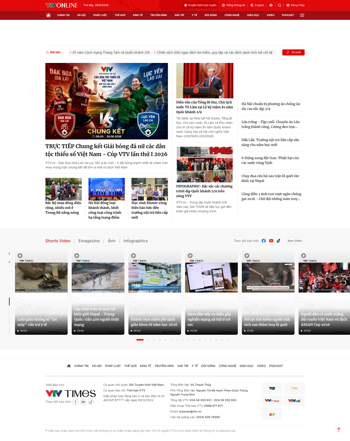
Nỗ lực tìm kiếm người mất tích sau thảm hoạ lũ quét (267, 322)
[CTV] (272, 401)
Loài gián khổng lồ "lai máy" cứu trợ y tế (37, 322)
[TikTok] (278, 240)
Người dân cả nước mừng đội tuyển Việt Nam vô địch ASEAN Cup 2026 (324, 319)
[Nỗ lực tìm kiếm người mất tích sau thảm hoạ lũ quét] (268, 293)
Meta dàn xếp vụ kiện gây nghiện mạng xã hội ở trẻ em (209, 319)
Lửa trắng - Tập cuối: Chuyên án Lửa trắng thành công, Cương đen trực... (271, 124)
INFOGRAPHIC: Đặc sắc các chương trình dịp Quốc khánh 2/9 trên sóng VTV (204, 191)
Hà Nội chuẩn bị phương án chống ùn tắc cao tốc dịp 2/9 (271, 106)
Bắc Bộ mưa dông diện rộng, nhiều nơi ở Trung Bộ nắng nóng (63, 208)
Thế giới (120, 15)
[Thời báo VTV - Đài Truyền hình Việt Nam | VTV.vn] (61, 5)
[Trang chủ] (48, 15)
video (270, 15)
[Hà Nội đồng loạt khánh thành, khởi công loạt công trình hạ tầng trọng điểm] (107, 189)
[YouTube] (271, 240)
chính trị (63, 15)
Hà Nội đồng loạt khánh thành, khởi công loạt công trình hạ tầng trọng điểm (105, 210)
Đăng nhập (298, 5)
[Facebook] (263, 240)
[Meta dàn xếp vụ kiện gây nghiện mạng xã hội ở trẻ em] (211, 293)
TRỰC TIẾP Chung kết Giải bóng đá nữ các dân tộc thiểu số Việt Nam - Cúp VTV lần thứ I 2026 (106, 150)
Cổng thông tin (235, 5)
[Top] (339, 430)
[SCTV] (272, 413)
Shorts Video (57, 240)
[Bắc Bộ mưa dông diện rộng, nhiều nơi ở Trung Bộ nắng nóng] (63, 189)
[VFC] (272, 388)
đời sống (211, 15)
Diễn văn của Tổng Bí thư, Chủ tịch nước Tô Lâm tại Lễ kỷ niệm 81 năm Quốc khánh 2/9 (204, 107)
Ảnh (111, 240)
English (259, 5)
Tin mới (296, 52)
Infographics (136, 240)
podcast (288, 15)
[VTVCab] (294, 401)
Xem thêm (295, 241)
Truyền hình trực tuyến (202, 5)
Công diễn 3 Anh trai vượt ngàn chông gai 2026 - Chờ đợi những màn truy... (271, 196)
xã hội (81, 15)
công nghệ (232, 15)
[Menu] (302, 15)
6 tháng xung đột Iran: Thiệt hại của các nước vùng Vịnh (270, 160)
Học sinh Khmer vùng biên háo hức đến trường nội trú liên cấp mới (149, 210)
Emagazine (89, 240)
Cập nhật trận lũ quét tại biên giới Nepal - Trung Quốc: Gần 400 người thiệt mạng (96, 317)
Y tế (194, 15)
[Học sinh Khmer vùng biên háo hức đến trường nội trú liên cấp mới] (149, 189)
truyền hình (158, 15)
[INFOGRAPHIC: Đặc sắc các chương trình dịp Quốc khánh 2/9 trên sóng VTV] (204, 164)
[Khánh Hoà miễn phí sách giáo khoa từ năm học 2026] (154, 293)
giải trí (179, 15)
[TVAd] (294, 388)
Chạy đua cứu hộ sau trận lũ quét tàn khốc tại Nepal (270, 178)
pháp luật (100, 15)
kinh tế (138, 15)
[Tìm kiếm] (281, 5)
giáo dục (253, 15)
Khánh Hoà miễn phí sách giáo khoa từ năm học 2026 (154, 322)
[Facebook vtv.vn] (272, 5)
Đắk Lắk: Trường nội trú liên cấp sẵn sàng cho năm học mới (270, 142)
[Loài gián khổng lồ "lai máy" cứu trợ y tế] (41, 293)
